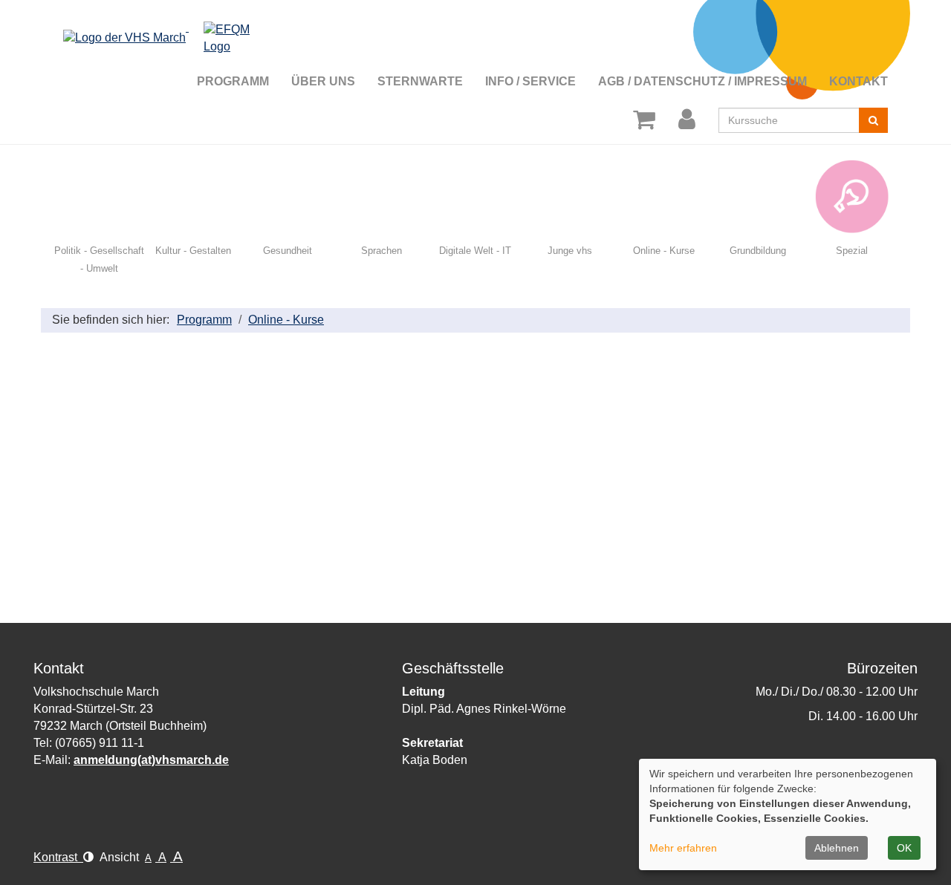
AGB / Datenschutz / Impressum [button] (702, 81)
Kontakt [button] (858, 81)
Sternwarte (420, 81)
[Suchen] (873, 120)
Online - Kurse (664, 250)
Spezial (852, 250)
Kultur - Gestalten (193, 250)
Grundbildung (758, 250)
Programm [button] (233, 81)
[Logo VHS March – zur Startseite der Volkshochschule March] (166, 27)
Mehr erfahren (683, 848)
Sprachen (381, 250)
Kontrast (58, 857)
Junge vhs (570, 250)
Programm (204, 319)
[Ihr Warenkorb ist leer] (646, 120)
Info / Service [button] (530, 81)
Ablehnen (836, 848)
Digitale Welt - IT (475, 250)
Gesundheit (287, 250)
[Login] (689, 120)
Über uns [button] (323, 81)
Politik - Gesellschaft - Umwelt (99, 260)
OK (904, 848)
